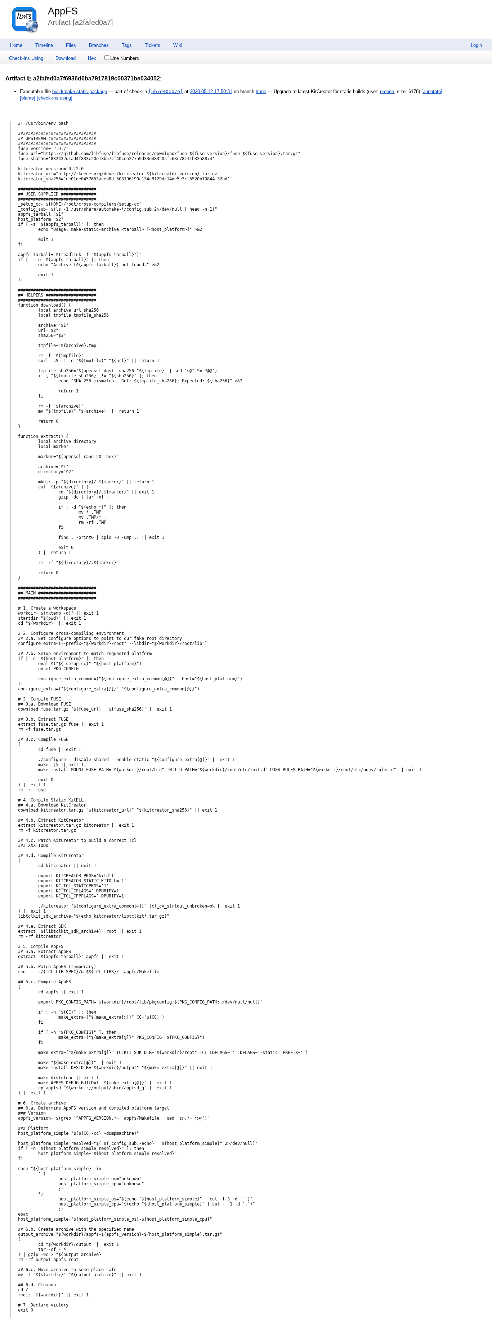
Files (71, 45)
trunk (261, 91)
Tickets (152, 45)
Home (16, 45)
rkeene (387, 91)
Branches (99, 45)
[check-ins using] (54, 98)
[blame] (27, 98)
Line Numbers (124, 58)
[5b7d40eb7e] (165, 91)
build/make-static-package (79, 91)
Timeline (44, 45)
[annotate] (431, 91)
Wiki (177, 45)
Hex (92, 58)
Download (65, 58)
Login (476, 45)
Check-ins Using (26, 58)
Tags (127, 45)
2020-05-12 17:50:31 (211, 91)
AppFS (63, 11)
